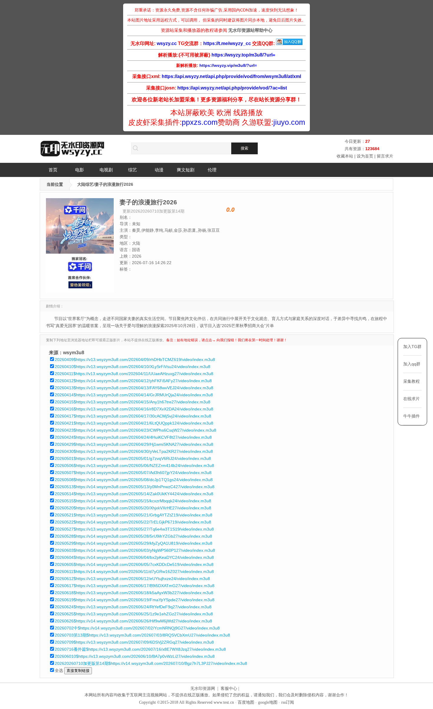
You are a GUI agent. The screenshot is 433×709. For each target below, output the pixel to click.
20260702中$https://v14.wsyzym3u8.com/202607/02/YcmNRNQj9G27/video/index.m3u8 (137, 628)
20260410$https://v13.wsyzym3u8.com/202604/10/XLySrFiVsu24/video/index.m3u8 (132, 366)
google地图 (267, 702)
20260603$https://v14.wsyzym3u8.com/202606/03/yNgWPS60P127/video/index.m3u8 (135, 550)
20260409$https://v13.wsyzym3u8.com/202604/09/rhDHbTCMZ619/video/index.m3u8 (135, 359)
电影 (79, 169)
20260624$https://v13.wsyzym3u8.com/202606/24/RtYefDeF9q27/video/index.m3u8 (133, 606)
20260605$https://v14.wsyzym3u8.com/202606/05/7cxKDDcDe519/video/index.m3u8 (134, 564)
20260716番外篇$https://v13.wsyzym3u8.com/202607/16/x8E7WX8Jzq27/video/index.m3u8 (140, 649)
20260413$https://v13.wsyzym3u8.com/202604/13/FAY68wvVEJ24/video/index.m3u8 (134, 387)
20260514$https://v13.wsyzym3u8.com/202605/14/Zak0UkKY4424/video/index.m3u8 (134, 493)
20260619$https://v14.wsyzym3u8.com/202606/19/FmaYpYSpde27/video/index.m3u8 (134, 599)
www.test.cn (224, 702)
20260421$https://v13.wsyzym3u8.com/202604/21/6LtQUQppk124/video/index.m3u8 (134, 423)
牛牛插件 (411, 416)
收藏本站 (345, 156)
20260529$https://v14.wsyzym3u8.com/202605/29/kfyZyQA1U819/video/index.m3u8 (133, 543)
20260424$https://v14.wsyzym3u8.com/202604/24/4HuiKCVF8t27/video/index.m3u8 (133, 437)
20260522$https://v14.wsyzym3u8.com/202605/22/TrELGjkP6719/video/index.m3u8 (133, 522)
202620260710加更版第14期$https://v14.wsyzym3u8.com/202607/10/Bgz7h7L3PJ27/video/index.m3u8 (151, 663)
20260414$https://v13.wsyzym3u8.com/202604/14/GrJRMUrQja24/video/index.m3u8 (134, 394)
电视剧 (106, 169)
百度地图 (246, 702)
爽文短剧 (185, 169)
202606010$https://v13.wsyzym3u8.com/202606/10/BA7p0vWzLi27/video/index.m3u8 (135, 656)
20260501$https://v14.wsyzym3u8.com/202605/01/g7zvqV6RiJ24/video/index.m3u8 (133, 458)
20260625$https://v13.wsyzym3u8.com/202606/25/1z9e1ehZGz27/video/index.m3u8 (134, 614)
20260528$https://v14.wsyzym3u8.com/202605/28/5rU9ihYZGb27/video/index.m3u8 (133, 536)
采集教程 (411, 381)
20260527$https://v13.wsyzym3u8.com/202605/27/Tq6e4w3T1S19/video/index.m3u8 (134, 529)
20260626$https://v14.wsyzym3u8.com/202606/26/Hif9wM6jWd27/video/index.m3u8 (133, 621)
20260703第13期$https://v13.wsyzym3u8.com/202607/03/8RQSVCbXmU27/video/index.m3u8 (142, 635)
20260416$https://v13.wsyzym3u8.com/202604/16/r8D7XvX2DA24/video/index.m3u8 (134, 409)
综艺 (132, 169)
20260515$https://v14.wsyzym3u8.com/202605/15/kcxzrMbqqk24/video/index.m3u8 (133, 500)
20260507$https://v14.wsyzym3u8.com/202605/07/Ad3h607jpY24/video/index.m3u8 (133, 472)
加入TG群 (412, 346)
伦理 (212, 169)
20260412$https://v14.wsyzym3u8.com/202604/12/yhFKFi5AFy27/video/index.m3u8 (133, 380)
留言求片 (385, 156)
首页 (53, 169)
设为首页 (365, 156)
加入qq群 (411, 364)
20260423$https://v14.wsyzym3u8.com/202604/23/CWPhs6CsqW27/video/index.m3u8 (135, 430)
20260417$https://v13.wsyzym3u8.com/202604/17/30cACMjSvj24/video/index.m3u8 (133, 416)
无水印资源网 (202, 688)
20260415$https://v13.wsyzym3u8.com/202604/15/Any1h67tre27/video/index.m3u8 (132, 402)
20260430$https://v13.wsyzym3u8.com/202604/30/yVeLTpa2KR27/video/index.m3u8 (134, 451)
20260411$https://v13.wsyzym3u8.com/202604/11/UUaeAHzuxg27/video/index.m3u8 (134, 373)
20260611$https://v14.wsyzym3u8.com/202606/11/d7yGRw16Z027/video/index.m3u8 (134, 571)
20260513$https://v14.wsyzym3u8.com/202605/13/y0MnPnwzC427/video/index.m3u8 (134, 486)
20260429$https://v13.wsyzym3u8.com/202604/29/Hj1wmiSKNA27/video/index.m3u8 (134, 444)
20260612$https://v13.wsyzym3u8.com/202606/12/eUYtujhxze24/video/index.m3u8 (132, 578)
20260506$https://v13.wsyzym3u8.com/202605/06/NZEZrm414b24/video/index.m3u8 (134, 465)
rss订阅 (287, 702)
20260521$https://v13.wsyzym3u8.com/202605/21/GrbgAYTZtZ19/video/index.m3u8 (133, 515)
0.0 (230, 209)
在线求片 (411, 398)
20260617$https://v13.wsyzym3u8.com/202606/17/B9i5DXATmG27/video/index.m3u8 (134, 585)
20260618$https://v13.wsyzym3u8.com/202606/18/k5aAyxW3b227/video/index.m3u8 (134, 592)
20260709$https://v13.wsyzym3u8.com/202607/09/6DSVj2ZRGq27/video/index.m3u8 (134, 642)
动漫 (159, 169)
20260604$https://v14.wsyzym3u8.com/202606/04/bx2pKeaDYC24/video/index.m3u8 (134, 557)
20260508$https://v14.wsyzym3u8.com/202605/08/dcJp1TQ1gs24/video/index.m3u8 (134, 479)
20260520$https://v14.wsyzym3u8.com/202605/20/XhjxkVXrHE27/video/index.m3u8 (133, 508)
